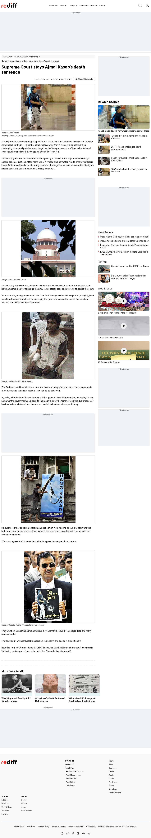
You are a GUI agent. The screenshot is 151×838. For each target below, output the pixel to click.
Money (72, 5)
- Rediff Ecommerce (73, 775)
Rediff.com (109, 827)
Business (113, 768)
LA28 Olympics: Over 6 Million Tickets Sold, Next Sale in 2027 (124, 253)
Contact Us (90, 827)
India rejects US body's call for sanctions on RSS (124, 236)
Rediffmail (69, 764)
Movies (112, 772)
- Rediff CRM (70, 782)
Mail (56, 5)
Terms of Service (59, 827)
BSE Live (4, 800)
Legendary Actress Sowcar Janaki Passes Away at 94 (124, 246)
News (62, 5)
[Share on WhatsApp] (62, 833)
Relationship (26, 811)
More (101, 5)
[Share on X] (67, 833)
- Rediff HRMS (70, 779)
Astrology (113, 789)
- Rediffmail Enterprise (74, 772)
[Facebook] (73, 833)
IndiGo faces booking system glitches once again (124, 241)
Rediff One (69, 768)
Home (51, 5)
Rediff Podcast (115, 793)
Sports (111, 775)
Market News (6, 807)
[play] (124, 301)
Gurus (92, 5)
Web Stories (105, 288)
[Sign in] (147, 5)
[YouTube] (83, 833)
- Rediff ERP (69, 786)
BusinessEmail (84, 5)
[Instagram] (78, 833)
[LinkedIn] (89, 833)
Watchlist (5, 811)
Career (24, 807)
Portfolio (4, 814)
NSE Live (4, 804)
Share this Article (85, 79)
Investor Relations (75, 827)
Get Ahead (113, 782)
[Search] (140, 5)
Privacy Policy (43, 827)
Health (24, 800)
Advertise (31, 827)
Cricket (111, 779)
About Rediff (19, 827)
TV (96, 5)
